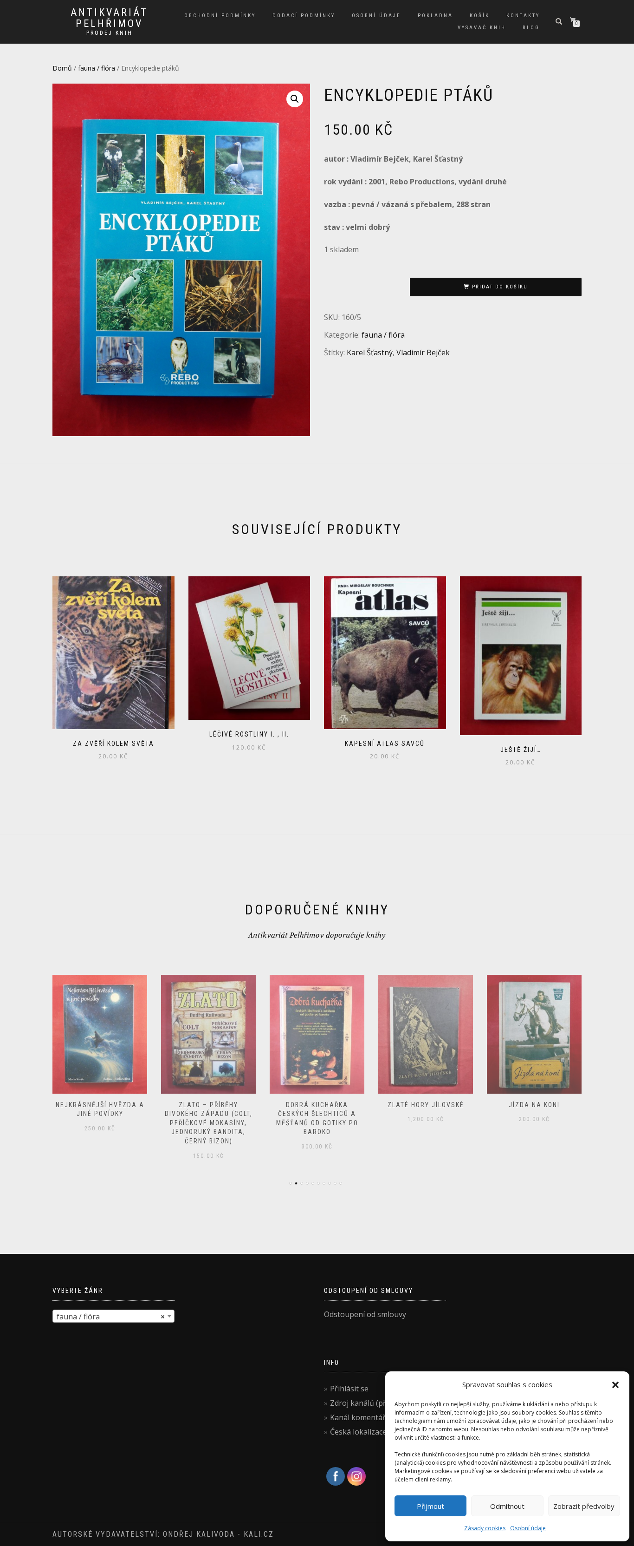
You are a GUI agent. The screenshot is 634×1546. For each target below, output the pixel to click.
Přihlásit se (349, 1388)
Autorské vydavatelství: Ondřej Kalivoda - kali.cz (163, 1534)
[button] (615, 1384)
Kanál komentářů (360, 1417)
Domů (62, 68)
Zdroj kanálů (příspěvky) (372, 1403)
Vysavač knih (482, 28)
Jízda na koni (534, 1105)
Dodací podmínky (303, 16)
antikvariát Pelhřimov (109, 18)
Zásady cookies (484, 1528)
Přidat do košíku (500, 287)
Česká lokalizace (358, 1432)
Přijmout (430, 1506)
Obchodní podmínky (220, 16)
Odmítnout (507, 1506)
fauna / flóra (96, 68)
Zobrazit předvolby (584, 1506)
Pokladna (435, 16)
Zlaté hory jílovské (426, 1105)
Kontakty (523, 16)
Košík (480, 16)
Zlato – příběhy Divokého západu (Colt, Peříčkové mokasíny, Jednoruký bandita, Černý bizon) (208, 1123)
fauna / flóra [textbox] (111, 1316)
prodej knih (109, 33)
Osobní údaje (528, 1528)
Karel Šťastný (370, 352)
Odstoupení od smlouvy (365, 1314)
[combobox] (113, 1316)
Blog (531, 28)
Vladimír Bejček (423, 352)
